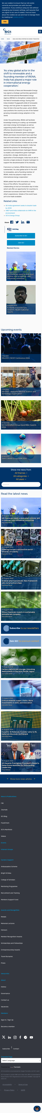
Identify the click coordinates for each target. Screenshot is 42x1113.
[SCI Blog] (25, 1037)
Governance (5, 993)
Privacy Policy (9, 1090)
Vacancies (4, 1007)
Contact (16, 1049)
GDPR (23, 1090)
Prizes (3, 963)
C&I (2, 803)
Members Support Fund (9, 899)
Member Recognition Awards (11, 936)
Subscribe (6, 1049)
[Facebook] (20, 1037)
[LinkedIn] (9, 1037)
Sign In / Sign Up (7, 1020)
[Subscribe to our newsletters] (6, 628)
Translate (17, 1067)
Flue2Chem (5, 823)
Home (2, 39)
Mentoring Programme (9, 886)
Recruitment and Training (10, 893)
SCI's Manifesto (6, 829)
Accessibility (7, 1084)
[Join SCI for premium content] (6, 641)
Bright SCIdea (6, 873)
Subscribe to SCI (21, 236)
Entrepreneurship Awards (10, 950)
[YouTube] (31, 1037)
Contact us (5, 1000)
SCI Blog (4, 816)
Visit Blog (15, 229)
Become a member (8, 1026)
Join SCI (21, 243)
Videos (3, 836)
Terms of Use (23, 1084)
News (8, 39)
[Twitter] (3, 1038)
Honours (4, 930)
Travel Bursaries (7, 956)
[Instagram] (15, 1037)
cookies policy (18, 17)
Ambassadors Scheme (9, 866)
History (3, 987)
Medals (3, 917)
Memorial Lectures (7, 923)
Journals (4, 810)
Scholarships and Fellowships (12, 943)
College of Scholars (8, 880)
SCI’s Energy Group (13, 215)
